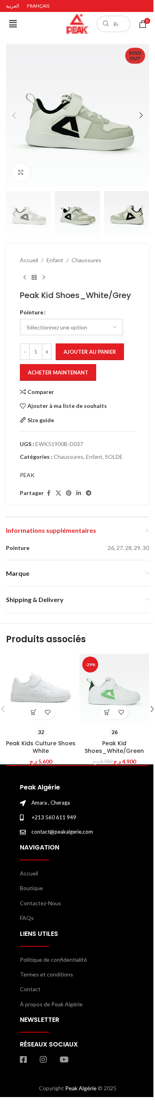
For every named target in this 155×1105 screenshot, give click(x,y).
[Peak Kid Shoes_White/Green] (114, 688)
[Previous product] (24, 278)
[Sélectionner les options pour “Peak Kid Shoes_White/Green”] (107, 712)
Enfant (54, 260)
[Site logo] (77, 23)
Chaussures (86, 260)
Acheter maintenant (58, 372)
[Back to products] (34, 278)
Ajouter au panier (90, 352)
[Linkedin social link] (78, 493)
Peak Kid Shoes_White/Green (114, 747)
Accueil (29, 260)
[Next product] (43, 278)
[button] (12, 23)
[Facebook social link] (48, 493)
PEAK (27, 475)
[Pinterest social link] (69, 493)
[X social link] (58, 493)
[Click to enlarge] (21, 172)
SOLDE (114, 456)
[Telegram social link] (88, 493)
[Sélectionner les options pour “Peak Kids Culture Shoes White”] (34, 712)
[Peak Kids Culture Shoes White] (41, 688)
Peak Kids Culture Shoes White (41, 747)
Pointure (31, 312)
